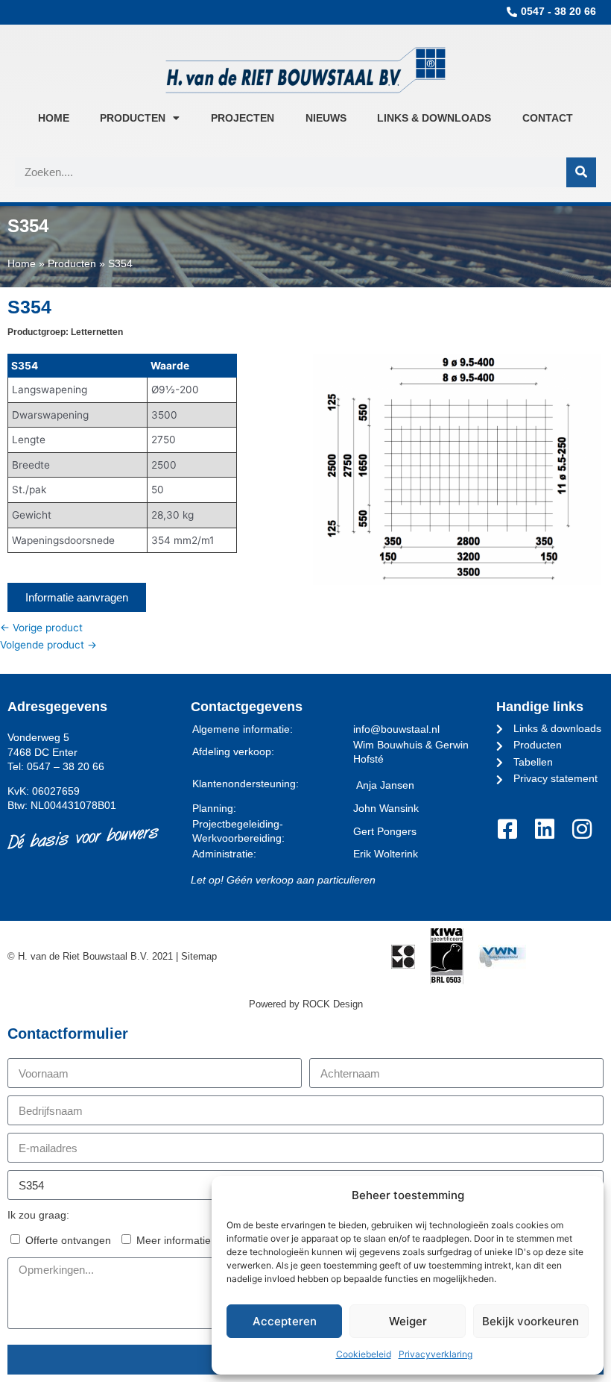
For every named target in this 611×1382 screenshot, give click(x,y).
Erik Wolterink (385, 854)
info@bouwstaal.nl (396, 729)
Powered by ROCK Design (306, 1004)
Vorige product (41, 628)
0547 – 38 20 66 (65, 766)
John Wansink (386, 808)
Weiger (408, 1321)
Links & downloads (434, 118)
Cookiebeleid (363, 1354)
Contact (547, 118)
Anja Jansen (385, 785)
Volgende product (48, 645)
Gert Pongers (385, 831)
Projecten (242, 118)
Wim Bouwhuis (387, 745)
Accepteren (285, 1321)
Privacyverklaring (435, 1354)
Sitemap (199, 956)
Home (53, 118)
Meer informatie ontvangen (200, 1240)
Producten (132, 118)
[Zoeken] (581, 172)
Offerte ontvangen (68, 1240)
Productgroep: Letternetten (65, 332)
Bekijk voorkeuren (530, 1321)
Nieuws (326, 118)
